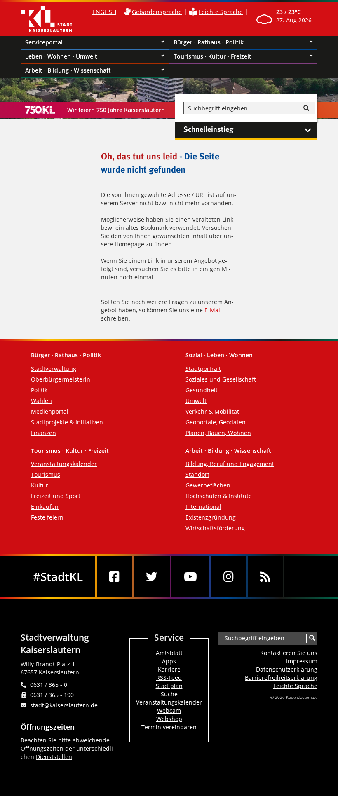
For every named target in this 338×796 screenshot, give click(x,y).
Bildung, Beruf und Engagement (229, 464)
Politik (39, 390)
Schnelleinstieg (208, 129)
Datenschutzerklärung (286, 669)
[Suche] (306, 108)
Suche (169, 694)
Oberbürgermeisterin (60, 379)
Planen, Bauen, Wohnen (218, 433)
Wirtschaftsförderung (215, 528)
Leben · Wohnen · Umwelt (61, 56)
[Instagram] (228, 576)
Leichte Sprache (221, 12)
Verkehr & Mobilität (212, 411)
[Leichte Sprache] (193, 12)
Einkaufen (45, 506)
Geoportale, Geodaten (215, 422)
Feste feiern (47, 517)
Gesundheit (201, 390)
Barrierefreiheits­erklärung (281, 677)
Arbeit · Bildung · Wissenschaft (68, 70)
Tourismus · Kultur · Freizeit (212, 56)
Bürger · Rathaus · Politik (209, 42)
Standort (197, 474)
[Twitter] (152, 576)
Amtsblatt (169, 653)
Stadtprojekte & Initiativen (67, 422)
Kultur (39, 485)
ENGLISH (104, 12)
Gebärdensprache (157, 12)
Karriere (169, 669)
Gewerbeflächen (207, 485)
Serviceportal (44, 42)
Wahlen (41, 401)
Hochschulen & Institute (218, 496)
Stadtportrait (203, 368)
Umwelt (196, 401)
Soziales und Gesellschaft (220, 379)
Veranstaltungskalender (64, 464)
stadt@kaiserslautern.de (64, 705)
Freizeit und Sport (55, 496)
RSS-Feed (169, 677)
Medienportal (49, 411)
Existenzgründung (210, 517)
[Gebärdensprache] (127, 12)
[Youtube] (190, 576)
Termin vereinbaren (169, 727)
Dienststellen (54, 757)
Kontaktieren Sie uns (288, 653)
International (203, 506)
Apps (169, 661)
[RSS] (265, 576)
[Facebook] (114, 576)
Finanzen (43, 433)
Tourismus (45, 474)
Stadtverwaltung (53, 368)
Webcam (169, 710)
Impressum (301, 661)
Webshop (169, 719)
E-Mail (213, 310)
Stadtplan (169, 686)
